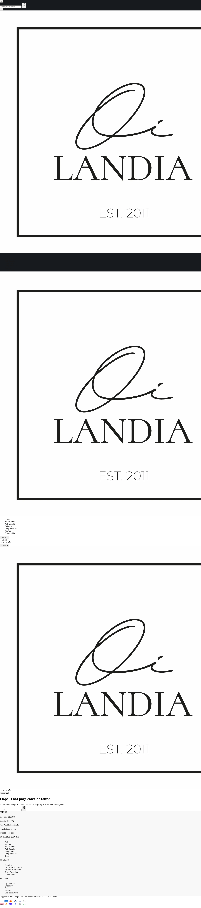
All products (10, 521)
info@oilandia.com (8, 829)
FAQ (6, 842)
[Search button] (24, 808)
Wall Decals (10, 524)
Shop (7, 856)
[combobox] (11, 810)
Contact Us (10, 533)
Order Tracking (11, 872)
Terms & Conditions (13, 867)
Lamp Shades (11, 528)
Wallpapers (9, 526)
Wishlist (8, 890)
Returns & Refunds (13, 870)
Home (7, 519)
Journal (8, 531)
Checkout (9, 886)
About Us (9, 865)
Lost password (11, 893)
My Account (10, 883)
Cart (7, 888)
